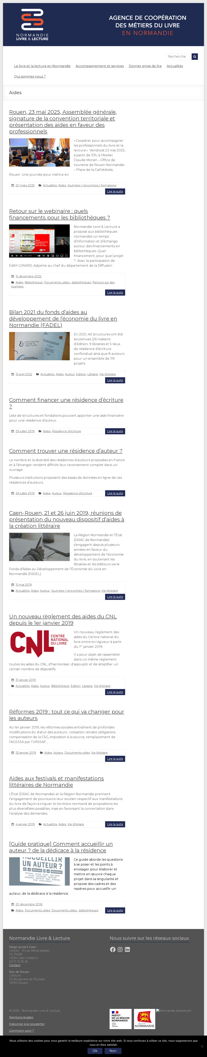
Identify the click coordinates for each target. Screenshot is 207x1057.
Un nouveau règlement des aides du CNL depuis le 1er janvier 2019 (63, 619)
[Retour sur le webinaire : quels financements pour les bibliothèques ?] (39, 226)
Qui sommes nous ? (30, 76)
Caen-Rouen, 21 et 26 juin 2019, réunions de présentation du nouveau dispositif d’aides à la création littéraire (66, 519)
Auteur (70, 374)
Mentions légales (21, 1017)
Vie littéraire (107, 374)
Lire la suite (115, 191)
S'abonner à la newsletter (27, 1024)
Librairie (92, 374)
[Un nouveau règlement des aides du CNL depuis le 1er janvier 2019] (39, 632)
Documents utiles (77, 753)
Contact (14, 965)
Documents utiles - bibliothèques (67, 282)
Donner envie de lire (145, 66)
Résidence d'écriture (66, 431)
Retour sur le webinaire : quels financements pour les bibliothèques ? (59, 214)
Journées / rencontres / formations (91, 185)
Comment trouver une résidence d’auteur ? (66, 451)
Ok (95, 1051)
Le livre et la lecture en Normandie (42, 66)
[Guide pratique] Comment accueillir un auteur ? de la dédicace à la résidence (61, 847)
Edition (81, 374)
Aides (62, 185)
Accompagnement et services (100, 66)
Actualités (175, 66)
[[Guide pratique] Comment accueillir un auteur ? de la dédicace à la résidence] (39, 859)
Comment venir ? (21, 1031)
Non (113, 1051)
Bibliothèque (34, 282)
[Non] (202, 1046)
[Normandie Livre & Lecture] (103, 5)
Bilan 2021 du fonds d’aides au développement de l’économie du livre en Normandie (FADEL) (63, 318)
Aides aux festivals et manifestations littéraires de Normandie (56, 781)
